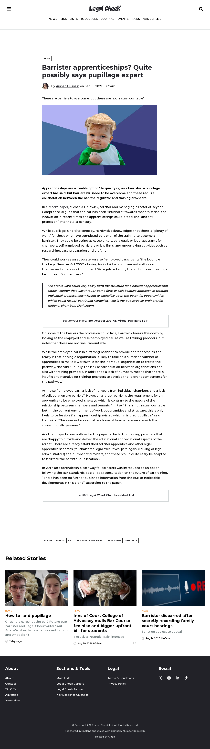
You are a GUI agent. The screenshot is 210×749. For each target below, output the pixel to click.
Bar (70, 540)
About (9, 678)
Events (123, 19)
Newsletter (12, 700)
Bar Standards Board (90, 540)
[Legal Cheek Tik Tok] (186, 678)
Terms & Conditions (121, 678)
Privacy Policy (117, 683)
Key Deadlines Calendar (72, 694)
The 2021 (105, 495)
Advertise (11, 694)
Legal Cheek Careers (70, 683)
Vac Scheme (152, 19)
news (8, 611)
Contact (10, 683)
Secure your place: (105, 320)
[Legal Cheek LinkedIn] (177, 678)
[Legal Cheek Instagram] (169, 678)
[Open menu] (8, 8)
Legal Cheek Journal (69, 689)
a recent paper (57, 207)
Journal (107, 19)
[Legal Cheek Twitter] (160, 678)
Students (131, 540)
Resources (89, 19)
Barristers (114, 540)
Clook (111, 736)
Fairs (136, 19)
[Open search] (201, 8)
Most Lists (69, 19)
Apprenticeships (53, 540)
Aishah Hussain (67, 86)
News (53, 19)
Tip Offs (10, 689)
